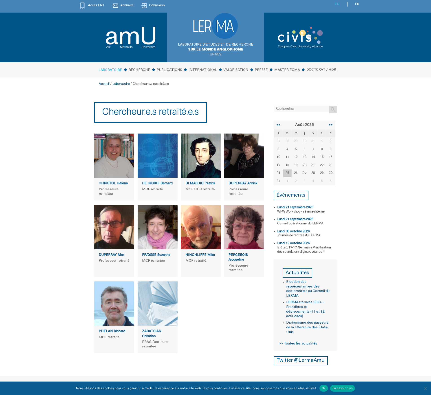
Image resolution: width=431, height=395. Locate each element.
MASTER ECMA (287, 70)
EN (337, 4)
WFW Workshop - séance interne (301, 211)
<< (278, 125)
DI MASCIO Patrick (200, 183)
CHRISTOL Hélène (113, 183)
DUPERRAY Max (111, 255)
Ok (324, 388)
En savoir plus (342, 388)
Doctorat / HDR (321, 70)
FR (357, 4)
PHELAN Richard (112, 331)
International (203, 70)
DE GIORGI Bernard (157, 183)
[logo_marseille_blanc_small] (130, 37)
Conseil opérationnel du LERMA (300, 223)
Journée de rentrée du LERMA (299, 235)
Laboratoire (110, 70)
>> (331, 125)
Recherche (139, 70)
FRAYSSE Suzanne (156, 255)
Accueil (104, 84)
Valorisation (236, 70)
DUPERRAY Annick (243, 183)
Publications (169, 70)
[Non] (425, 388)
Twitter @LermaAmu (301, 360)
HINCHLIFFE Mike (200, 255)
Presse (261, 70)
